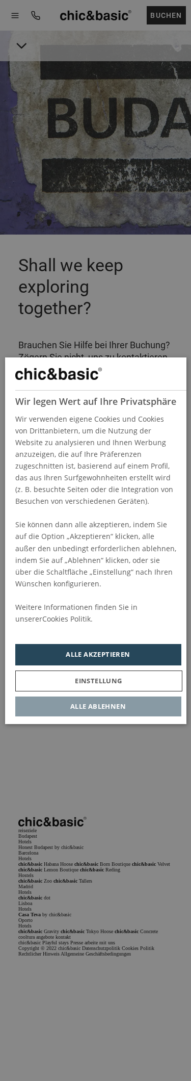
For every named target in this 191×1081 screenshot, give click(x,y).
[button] (98, 680)
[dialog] (95, 540)
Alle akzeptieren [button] (98, 654)
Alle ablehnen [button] (98, 705)
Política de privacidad (51, 630)
